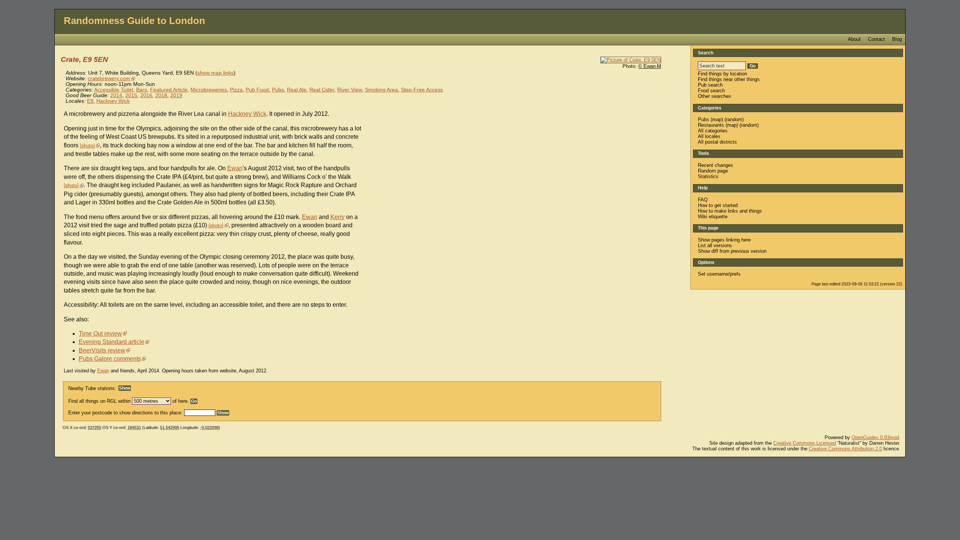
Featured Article (169, 90)
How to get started (718, 205)
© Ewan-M (649, 66)
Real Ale (296, 90)
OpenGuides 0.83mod (875, 437)
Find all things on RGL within (99, 401)
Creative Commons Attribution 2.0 (845, 449)
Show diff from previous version (732, 251)
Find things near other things (729, 79)
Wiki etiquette (713, 216)
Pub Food (257, 90)
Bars (141, 90)
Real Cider (321, 90)
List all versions (715, 245)
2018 (161, 95)
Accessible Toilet (113, 90)
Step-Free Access (422, 90)
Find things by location (722, 73)
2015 (131, 95)
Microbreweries (208, 90)
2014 (116, 95)
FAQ (703, 199)
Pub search (710, 85)
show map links (215, 73)
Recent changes (715, 165)
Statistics (708, 176)
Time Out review (100, 333)
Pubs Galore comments (110, 359)
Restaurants (711, 125)
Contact (876, 39)
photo (87, 145)
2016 (146, 95)
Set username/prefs (719, 274)
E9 (90, 101)
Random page (713, 171)
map (717, 119)
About (854, 39)
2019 (176, 95)
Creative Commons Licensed (804, 443)
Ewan (235, 168)
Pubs (278, 90)
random (734, 119)
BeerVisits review (102, 350)
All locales (709, 136)
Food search (711, 90)
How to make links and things (730, 211)
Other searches (714, 96)
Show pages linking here (724, 240)
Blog (897, 39)
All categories (713, 131)
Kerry (337, 217)
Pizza (236, 90)
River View (349, 90)
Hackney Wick (113, 101)
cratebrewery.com (109, 78)
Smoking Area (381, 90)
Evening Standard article (111, 342)
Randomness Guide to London (134, 20)
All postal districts (717, 142)
